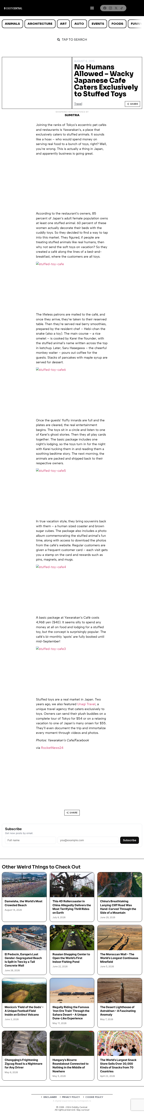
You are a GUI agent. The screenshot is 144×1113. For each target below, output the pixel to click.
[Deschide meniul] (92, 8)
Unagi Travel (86, 704)
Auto (79, 24)
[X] (116, 8)
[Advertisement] (72, 185)
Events (98, 24)
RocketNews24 (52, 748)
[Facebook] (104, 8)
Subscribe (129, 840)
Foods (117, 24)
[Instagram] (110, 8)
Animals (12, 24)
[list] (72, 24)
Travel (78, 104)
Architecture (40, 24)
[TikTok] (121, 8)
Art (63, 24)
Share (134, 103)
